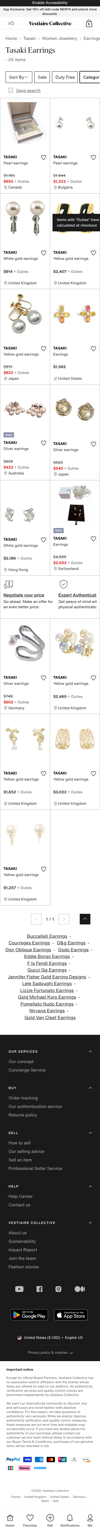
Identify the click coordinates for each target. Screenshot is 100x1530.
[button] (89, 23)
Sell (13, 1133)
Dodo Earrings (73, 950)
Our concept (21, 1061)
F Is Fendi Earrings (47, 963)
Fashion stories (24, 1267)
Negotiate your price (23, 595)
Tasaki (29, 38)
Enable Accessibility (49, 3)
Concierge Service (27, 1070)
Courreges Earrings (29, 943)
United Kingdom (35, 1497)
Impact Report (23, 1249)
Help (14, 1186)
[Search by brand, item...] (11, 23)
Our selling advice (27, 1151)
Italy (56, 1501)
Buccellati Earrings (47, 936)
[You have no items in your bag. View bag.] (89, 23)
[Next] (63, 919)
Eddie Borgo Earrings (47, 956)
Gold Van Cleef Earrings (50, 1017)
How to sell (20, 1143)
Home (11, 38)
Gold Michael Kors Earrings (47, 997)
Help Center (21, 1196)
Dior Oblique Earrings (28, 950)
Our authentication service (35, 1106)
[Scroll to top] (85, 919)
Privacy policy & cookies (47, 1352)
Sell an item (20, 1160)
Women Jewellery (59, 38)
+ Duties (21, 181)
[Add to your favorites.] (44, 157)
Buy (13, 1088)
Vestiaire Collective (32, 1223)
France (16, 1497)
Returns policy (23, 1115)
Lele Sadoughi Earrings (47, 983)
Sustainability (22, 1241)
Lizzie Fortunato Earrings (47, 990)
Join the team (22, 1258)
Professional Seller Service (35, 1168)
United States (59, 1497)
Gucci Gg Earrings (47, 970)
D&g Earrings (71, 943)
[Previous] (36, 919)
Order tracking (23, 1098)
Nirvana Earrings (47, 1010)
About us (18, 1232)
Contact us (19, 1205)
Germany (79, 1497)
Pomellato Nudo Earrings (47, 1004)
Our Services (23, 1051)
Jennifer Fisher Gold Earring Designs (47, 977)
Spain (45, 1501)
